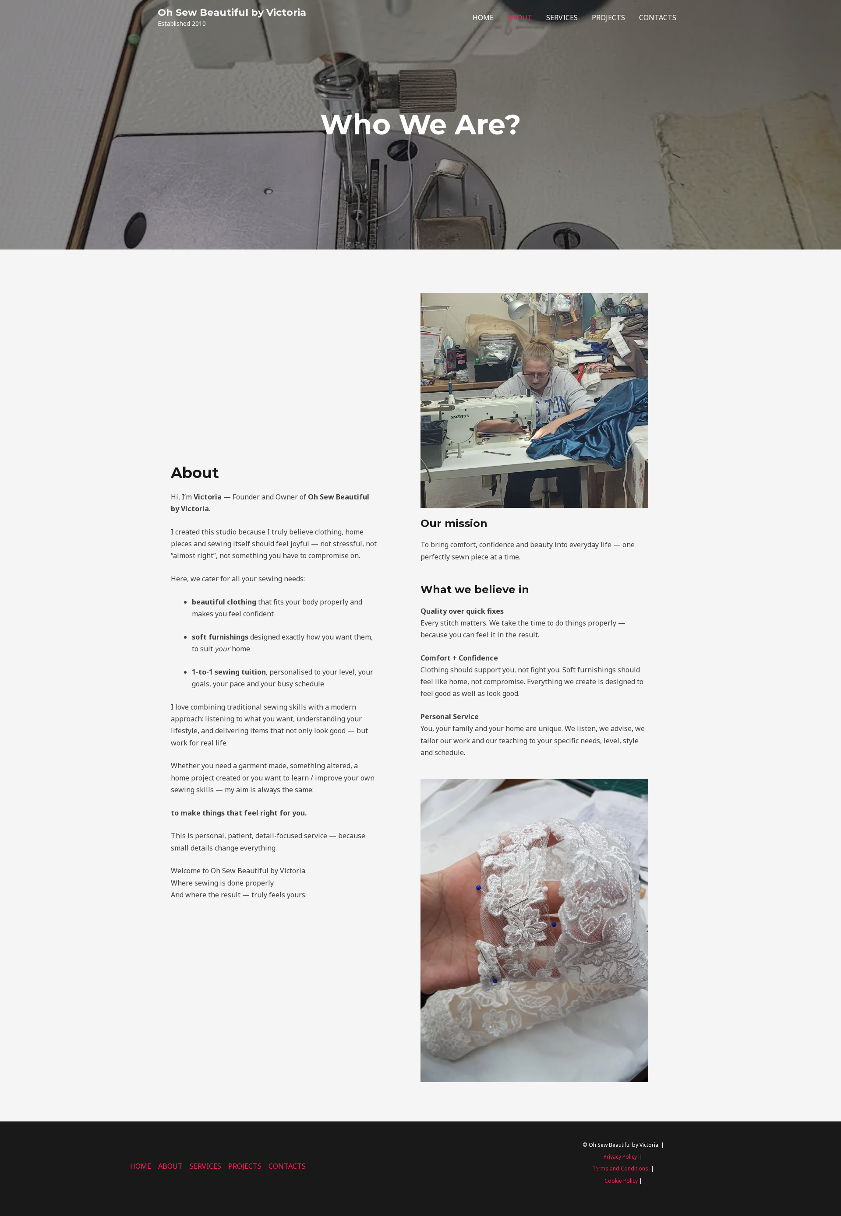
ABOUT (520, 17)
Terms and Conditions (620, 1168)
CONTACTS (657, 17)
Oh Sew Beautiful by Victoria (232, 12)
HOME (483, 17)
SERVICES (562, 17)
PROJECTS (608, 17)
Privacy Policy (620, 1156)
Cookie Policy (621, 1180)
